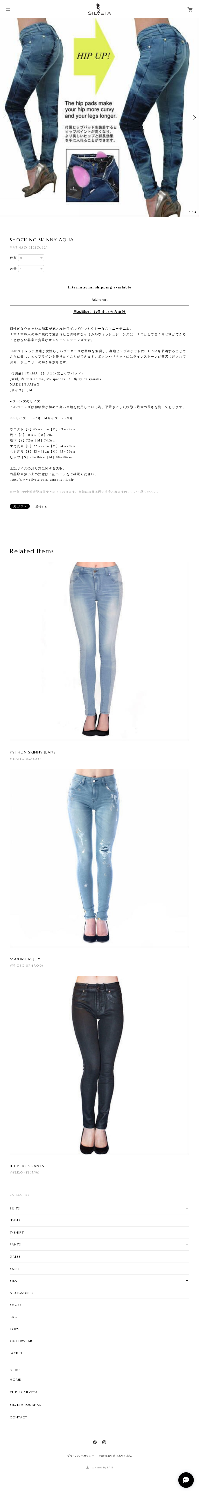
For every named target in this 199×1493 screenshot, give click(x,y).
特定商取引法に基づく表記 (116, 1455)
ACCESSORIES (22, 1293)
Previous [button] (5, 117)
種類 (13, 258)
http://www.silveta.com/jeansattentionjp (42, 479)
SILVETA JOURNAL (25, 1405)
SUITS (15, 1208)
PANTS (15, 1244)
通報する (41, 506)
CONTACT (18, 1417)
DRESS (15, 1256)
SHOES (16, 1305)
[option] (99, 117)
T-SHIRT (17, 1232)
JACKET (16, 1353)
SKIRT (15, 1269)
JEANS (15, 1220)
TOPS (14, 1329)
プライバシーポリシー (80, 1455)
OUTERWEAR (21, 1341)
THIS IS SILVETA (24, 1392)
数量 (13, 269)
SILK (13, 1280)
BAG (13, 1317)
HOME (15, 1379)
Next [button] (194, 117)
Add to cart (100, 299)
